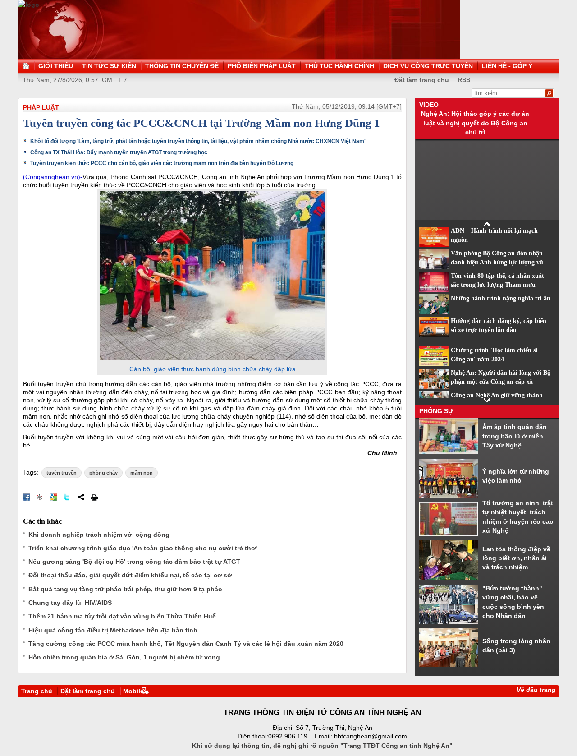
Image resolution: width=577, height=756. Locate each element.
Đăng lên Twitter (67, 497)
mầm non (141, 472)
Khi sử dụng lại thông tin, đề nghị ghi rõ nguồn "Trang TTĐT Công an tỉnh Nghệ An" (322, 745)
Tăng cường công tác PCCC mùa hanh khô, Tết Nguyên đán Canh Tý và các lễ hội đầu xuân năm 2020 (185, 643)
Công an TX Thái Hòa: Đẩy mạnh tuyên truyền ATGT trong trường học (118, 152)
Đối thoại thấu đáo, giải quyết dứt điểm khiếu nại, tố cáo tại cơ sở (130, 575)
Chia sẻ (80, 497)
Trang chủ (36, 691)
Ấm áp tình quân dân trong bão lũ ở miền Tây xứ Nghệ (514, 436)
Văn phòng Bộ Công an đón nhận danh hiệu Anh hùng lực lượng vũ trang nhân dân (497, 262)
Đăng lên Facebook (26, 497)
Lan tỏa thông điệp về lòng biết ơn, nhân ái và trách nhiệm (516, 558)
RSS (464, 79)
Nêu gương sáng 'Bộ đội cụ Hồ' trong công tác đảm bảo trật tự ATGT (134, 561)
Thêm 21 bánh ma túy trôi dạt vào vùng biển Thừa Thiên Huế (122, 616)
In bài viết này (94, 497)
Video (429, 104)
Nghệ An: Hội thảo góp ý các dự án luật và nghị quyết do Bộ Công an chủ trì (475, 123)
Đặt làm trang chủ (421, 79)
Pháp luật (41, 107)
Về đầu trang (536, 689)
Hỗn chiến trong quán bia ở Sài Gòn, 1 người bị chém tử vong (124, 657)
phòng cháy (103, 472)
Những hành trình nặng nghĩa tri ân (500, 298)
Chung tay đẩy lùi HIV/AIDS (70, 602)
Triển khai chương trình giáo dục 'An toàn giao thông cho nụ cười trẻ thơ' (142, 548)
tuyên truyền (61, 472)
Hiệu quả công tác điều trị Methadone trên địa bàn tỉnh (112, 630)
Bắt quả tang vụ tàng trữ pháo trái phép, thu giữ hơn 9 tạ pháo (125, 589)
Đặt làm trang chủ (87, 691)
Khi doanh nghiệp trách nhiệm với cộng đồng (98, 534)
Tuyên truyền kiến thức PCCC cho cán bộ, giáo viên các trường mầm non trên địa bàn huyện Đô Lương (161, 163)
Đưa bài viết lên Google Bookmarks (53, 497)
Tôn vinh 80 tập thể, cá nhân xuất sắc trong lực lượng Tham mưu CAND (497, 285)
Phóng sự (436, 411)
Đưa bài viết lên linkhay (40, 497)
